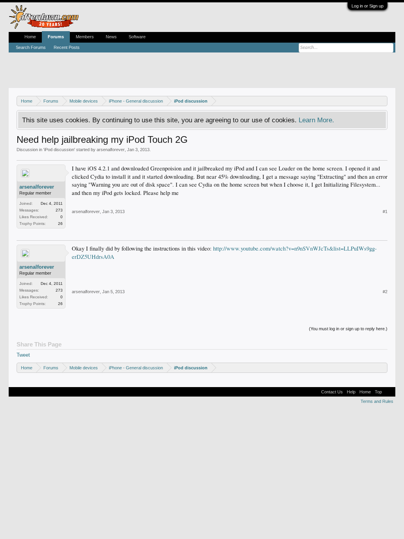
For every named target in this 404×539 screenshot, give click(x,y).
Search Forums (31, 47)
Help (351, 391)
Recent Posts (67, 47)
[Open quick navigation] (382, 100)
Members (85, 36)
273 (59, 210)
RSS (388, 392)
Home (30, 36)
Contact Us (332, 391)
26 (60, 223)
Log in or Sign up (367, 6)
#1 (385, 211)
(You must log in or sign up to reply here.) (348, 328)
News (111, 36)
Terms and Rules (377, 401)
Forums (56, 36)
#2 (385, 291)
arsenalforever (111, 149)
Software (137, 36)
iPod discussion (59, 149)
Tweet (23, 355)
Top (378, 391)
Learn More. (316, 120)
